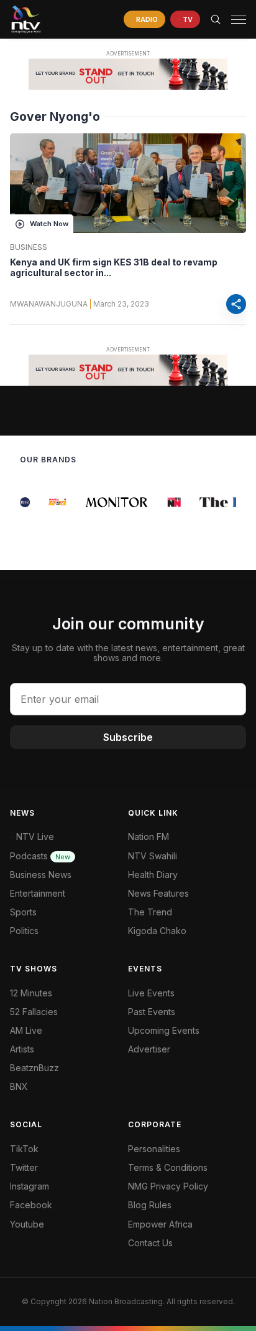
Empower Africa (160, 1224)
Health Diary (153, 874)
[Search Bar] (215, 19)
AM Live (26, 1030)
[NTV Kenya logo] (25, 19)
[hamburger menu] (238, 19)
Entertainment (37, 893)
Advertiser (149, 1049)
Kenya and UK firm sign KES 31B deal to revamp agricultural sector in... (113, 268)
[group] (22, 502)
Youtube (27, 1224)
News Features (158, 893)
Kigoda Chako (157, 930)
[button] (233, 19)
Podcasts (40, 856)
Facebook (31, 1205)
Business (28, 247)
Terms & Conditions (168, 1167)
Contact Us (150, 1243)
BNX (19, 1086)
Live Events (151, 993)
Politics (24, 930)
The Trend (150, 912)
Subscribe (128, 737)
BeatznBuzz (34, 1067)
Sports (23, 912)
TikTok (24, 1148)
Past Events (151, 1011)
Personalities (154, 1148)
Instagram (29, 1186)
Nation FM (148, 836)
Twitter (24, 1167)
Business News (40, 874)
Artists (22, 1049)
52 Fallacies (34, 1011)
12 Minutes (31, 993)
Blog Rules (149, 1205)
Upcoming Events (163, 1030)
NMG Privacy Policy (168, 1186)
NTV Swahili (152, 856)
